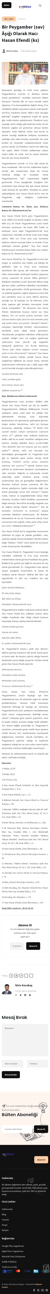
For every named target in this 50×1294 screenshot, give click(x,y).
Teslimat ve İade (9, 1267)
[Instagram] (46, 1290)
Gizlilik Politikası (9, 1261)
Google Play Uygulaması (13, 1246)
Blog (4, 1214)
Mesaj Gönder (11, 1074)
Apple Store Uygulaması (12, 1251)
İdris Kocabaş (23, 985)
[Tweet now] (38, 1290)
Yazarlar (5, 1219)
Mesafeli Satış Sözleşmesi (13, 1256)
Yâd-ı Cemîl (8, 19)
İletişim (5, 1230)
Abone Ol (33, 946)
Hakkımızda (7, 1209)
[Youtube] (42, 1290)
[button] (6, 5)
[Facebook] (34, 1290)
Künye (4, 1225)
